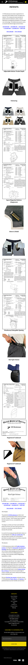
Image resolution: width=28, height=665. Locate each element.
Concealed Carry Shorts (14, 616)
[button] (14, 52)
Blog (14, 602)
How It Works (14, 596)
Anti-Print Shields (14, 620)
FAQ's (14, 599)
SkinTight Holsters (14, 618)
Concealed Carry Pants (14, 615)
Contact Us (14, 604)
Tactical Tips (14, 597)
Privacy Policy (14, 606)
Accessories (14, 625)
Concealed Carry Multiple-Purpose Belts (14, 621)
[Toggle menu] (2, 2)
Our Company (14, 601)
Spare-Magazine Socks (14, 623)
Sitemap (14, 607)
